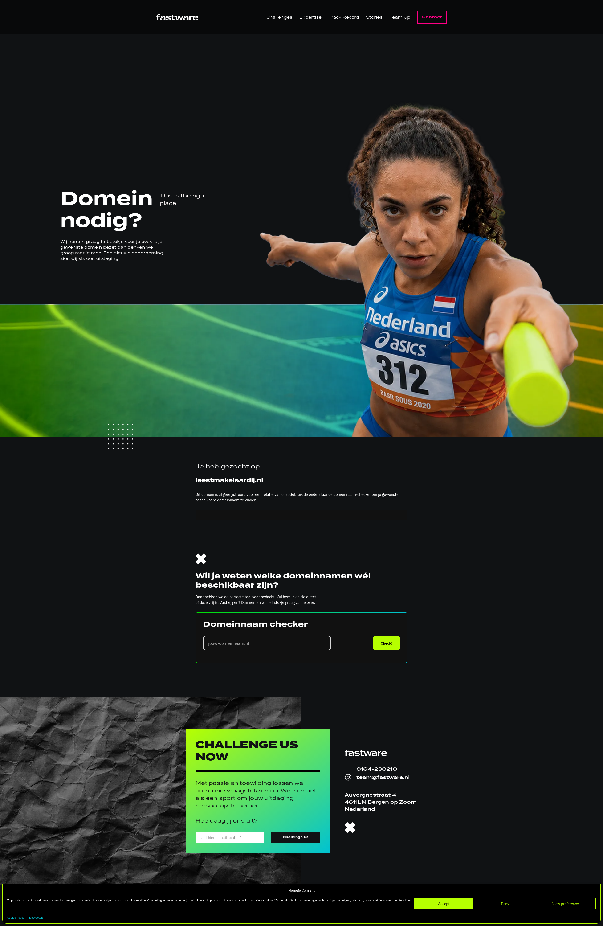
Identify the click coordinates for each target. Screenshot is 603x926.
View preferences (566, 903)
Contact (432, 17)
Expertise (310, 17)
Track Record (344, 17)
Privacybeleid (35, 917)
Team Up (400, 17)
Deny (505, 903)
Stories (374, 17)
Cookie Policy (15, 917)
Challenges (279, 17)
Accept (443, 903)
